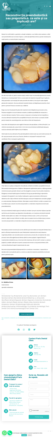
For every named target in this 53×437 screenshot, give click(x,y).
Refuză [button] (29, 435)
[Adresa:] (31, 347)
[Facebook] (45, 6)
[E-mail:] (31, 361)
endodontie (6, 317)
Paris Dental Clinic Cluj (23, 317)
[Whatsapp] (4, 433)
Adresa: (36, 345)
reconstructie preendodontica (35, 317)
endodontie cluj (13, 317)
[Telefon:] (31, 354)
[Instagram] (47, 6)
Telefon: (36, 353)
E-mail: (35, 359)
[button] (50, 6)
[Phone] (9, 433)
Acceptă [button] (24, 435)
